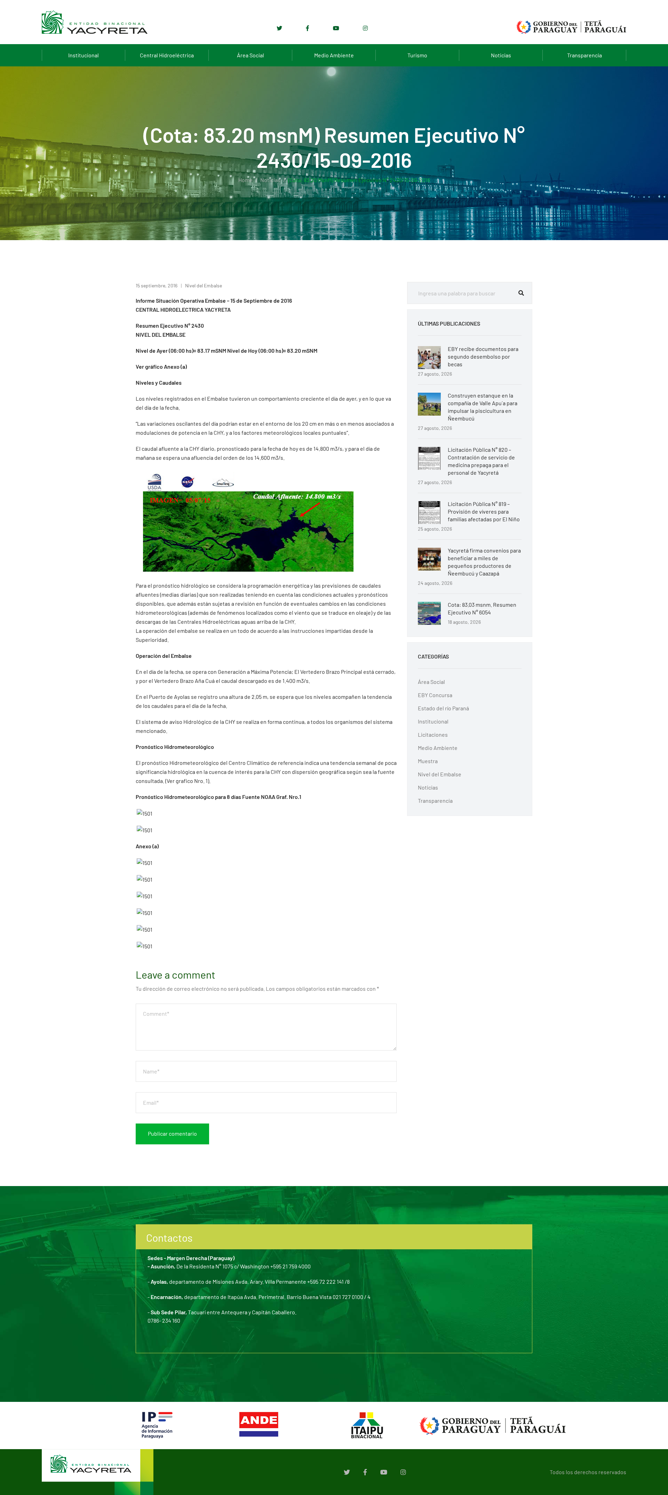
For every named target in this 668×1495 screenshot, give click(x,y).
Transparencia (584, 55)
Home (245, 180)
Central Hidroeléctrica (167, 55)
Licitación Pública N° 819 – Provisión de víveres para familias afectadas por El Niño (484, 511)
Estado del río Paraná (443, 708)
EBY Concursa (435, 695)
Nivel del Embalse (203, 285)
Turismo (417, 55)
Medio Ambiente (334, 55)
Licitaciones (433, 734)
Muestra (428, 761)
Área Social (250, 55)
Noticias (501, 55)
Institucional (83, 55)
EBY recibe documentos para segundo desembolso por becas (483, 356)
